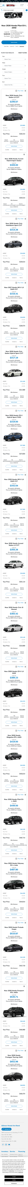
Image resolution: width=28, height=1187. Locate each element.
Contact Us (7, 1129)
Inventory (4, 1151)
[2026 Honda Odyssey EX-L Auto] (14, 884)
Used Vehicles (4, 1156)
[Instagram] (6, 1144)
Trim (3, 75)
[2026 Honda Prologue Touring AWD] (14, 1076)
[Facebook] (2, 1144)
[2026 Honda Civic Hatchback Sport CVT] (14, 244)
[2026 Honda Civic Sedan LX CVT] (14, 116)
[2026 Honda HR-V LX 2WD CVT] (14, 500)
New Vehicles (4, 1154)
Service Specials (13, 1156)
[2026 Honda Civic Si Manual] (14, 628)
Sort (3, 82)
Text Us (21, 149)
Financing (21, 1151)
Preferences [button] (20, 1172)
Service (12, 1151)
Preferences (14, 1183)
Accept (14, 1176)
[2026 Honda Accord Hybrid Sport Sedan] (14, 180)
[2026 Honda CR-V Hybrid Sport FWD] (14, 436)
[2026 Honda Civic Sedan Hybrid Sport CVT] (14, 372)
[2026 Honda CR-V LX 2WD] (14, 692)
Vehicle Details (14, 42)
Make (3, 63)
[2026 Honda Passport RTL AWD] (14, 1012)
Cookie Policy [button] (11, 1170)
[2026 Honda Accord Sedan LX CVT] (14, 564)
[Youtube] (9, 1144)
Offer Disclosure (14, 109)
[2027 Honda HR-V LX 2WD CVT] (14, 308)
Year (3, 56)
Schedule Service (14, 1154)
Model (4, 69)
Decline (14, 1180)
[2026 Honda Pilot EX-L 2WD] (14, 820)
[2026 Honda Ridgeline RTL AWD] (14, 756)
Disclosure (22, 46)
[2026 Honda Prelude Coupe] (14, 948)
